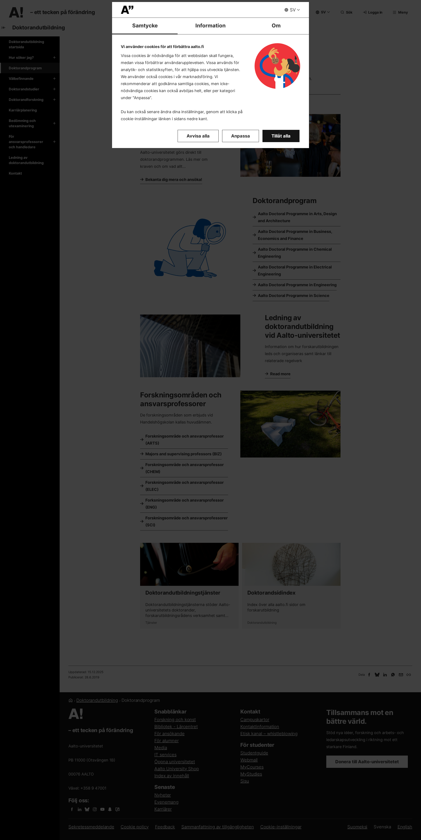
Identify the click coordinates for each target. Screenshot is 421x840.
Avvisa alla (198, 136)
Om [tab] (276, 25)
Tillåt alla (281, 136)
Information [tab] (210, 25)
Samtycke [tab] (145, 25)
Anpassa (240, 136)
